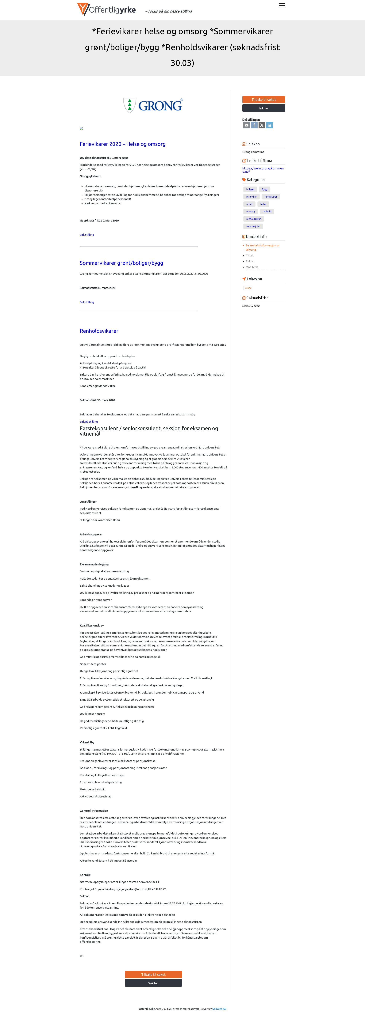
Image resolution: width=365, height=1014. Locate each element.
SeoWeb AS (219, 1008)
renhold (267, 211)
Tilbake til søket (153, 974)
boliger (250, 189)
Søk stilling (87, 234)
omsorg (250, 211)
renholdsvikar (253, 219)
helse (263, 204)
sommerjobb (253, 226)
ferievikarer (271, 196)
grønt (249, 204)
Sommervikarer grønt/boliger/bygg (121, 263)
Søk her (153, 983)
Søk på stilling (89, 421)
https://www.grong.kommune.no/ (263, 169)
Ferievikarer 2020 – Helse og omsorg (123, 144)
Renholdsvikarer (99, 331)
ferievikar (251, 196)
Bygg (264, 189)
